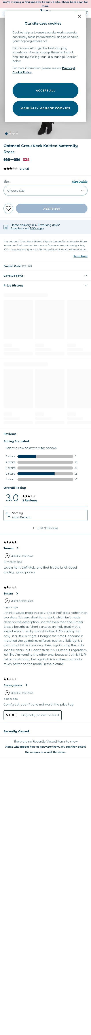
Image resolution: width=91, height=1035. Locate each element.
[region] (46, 66)
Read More (80, 256)
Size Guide (79, 181)
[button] (6, 133)
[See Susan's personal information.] (17, 593)
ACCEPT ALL (45, 90)
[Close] (79, 16)
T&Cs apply (37, 228)
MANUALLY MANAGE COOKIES (45, 108)
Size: (6, 181)
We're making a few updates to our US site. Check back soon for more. (45, 4)
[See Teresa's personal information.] (17, 548)
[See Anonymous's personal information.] (26, 685)
